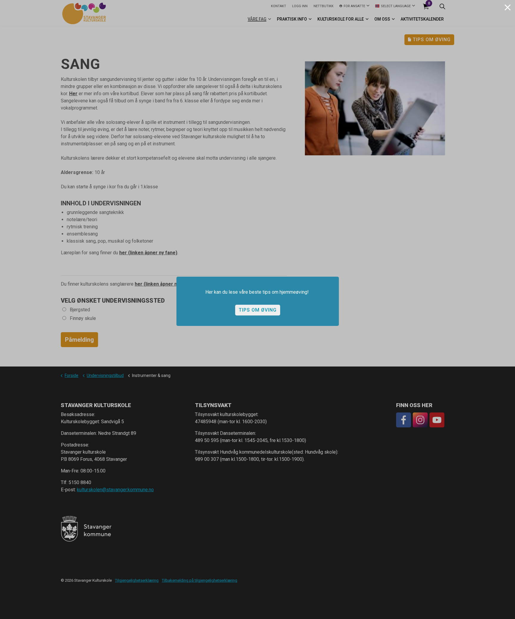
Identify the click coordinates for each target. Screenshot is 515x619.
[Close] (507, 7)
